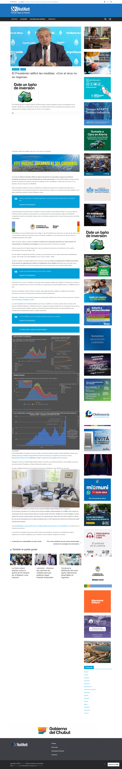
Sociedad (86, 707)
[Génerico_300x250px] (97, 27)
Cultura (86, 674)
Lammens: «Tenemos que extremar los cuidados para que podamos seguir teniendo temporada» (45, 572)
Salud (85, 704)
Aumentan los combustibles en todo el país (27, 541)
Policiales (86, 698)
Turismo (86, 713)
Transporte (87, 710)
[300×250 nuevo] (97, 329)
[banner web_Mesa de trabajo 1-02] (98, 560)
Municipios (87, 692)
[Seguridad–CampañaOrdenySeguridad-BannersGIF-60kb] (97, 504)
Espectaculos (88, 686)
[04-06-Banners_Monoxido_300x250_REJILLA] (97, 430)
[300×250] (97, 53)
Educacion (87, 683)
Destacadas (16, 69)
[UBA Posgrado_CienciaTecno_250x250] (95, 205)
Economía (23, 19)
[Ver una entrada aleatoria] (110, 19)
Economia (87, 680)
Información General (37, 19)
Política (14, 19)
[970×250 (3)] (46, 155)
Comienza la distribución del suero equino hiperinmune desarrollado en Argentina (69, 572)
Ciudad (86, 672)
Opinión (86, 695)
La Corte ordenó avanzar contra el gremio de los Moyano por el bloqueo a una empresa (20, 572)
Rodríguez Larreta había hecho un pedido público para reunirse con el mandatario (42, 526)
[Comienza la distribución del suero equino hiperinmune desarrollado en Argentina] (70, 555)
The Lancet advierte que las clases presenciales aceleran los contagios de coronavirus (63, 543)
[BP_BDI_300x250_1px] (25, 82)
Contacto (51, 19)
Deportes (86, 677)
